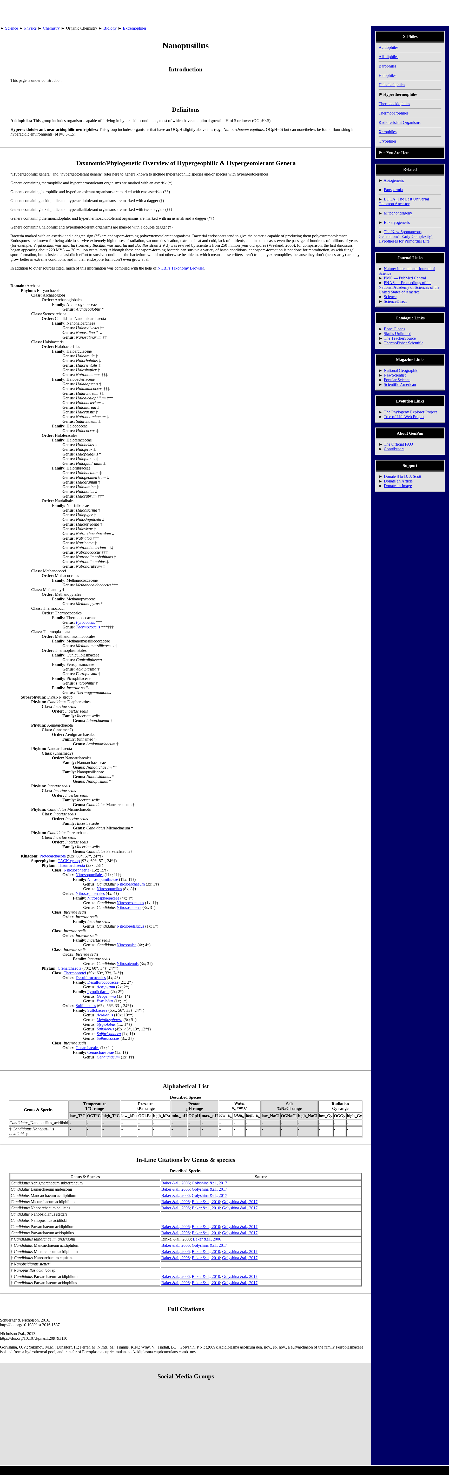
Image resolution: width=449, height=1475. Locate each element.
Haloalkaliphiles (392, 85)
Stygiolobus (106, 1024)
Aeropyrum (106, 987)
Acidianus (105, 1015)
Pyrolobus (105, 1001)
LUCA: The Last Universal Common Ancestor (404, 201)
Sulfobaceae (97, 1010)
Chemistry (51, 28)
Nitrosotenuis (127, 963)
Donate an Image (398, 486)
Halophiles (387, 75)
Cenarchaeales (87, 1047)
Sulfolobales (86, 1005)
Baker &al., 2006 (175, 1183)
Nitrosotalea (126, 945)
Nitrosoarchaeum (131, 884)
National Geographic (401, 370)
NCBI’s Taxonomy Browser (180, 268)
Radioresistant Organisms (399, 122)
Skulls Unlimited (397, 333)
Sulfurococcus (108, 1038)
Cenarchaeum (108, 1057)
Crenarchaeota (69, 968)
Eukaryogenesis (397, 222)
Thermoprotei (75, 973)
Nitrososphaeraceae (103, 898)
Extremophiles (135, 28)
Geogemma (106, 996)
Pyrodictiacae (98, 991)
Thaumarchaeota (71, 865)
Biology (110, 28)
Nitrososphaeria (76, 870)
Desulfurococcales (91, 977)
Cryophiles (388, 141)
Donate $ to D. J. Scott (402, 476)
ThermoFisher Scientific (403, 343)
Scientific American (400, 384)
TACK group (69, 861)
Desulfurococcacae (102, 982)
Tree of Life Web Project (404, 416)
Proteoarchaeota (52, 856)
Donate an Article (398, 481)
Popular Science (397, 380)
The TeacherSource (400, 338)
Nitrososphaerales (90, 893)
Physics (30, 28)
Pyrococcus (85, 622)
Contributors (394, 449)
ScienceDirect (395, 301)
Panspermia (393, 189)
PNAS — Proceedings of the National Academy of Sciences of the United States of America (409, 287)
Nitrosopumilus (109, 889)
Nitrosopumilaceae (102, 879)
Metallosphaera (109, 1019)
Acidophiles (388, 47)
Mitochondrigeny (398, 213)
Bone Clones (394, 329)
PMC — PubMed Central (405, 278)
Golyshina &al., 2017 (209, 1183)
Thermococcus (88, 627)
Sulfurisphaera (109, 1033)
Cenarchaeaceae (100, 1052)
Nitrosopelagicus (130, 926)
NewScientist (395, 375)
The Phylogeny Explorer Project (410, 412)
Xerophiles (388, 132)
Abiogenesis (394, 180)
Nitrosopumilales (89, 875)
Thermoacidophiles (394, 104)
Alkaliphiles (388, 57)
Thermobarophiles (393, 113)
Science (11, 28)
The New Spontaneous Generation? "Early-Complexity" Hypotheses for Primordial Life (406, 236)
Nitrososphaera (129, 907)
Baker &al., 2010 (206, 1201)
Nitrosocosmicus (130, 903)
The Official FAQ (398, 444)
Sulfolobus (105, 1029)
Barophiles (387, 66)
